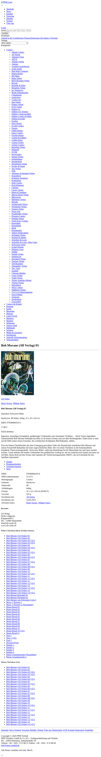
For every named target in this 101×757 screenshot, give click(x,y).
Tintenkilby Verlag (19, 266)
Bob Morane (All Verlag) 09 (18, 569)
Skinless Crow (18, 249)
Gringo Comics (18, 145)
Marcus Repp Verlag (20, 195)
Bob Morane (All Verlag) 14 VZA (20, 593)
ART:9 (14, 59)
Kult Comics (17, 183)
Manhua (9, 321)
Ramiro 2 (10, 647)
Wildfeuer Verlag (19, 290)
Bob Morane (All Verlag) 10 (18, 571)
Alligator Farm (18, 57)
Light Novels (11, 316)
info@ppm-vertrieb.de (10, 745)
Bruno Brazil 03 (13, 612)
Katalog (9, 14)
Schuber (9, 330)
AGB (65, 730)
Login (3, 28)
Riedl (14, 228)
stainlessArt (16, 256)
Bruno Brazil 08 (13, 624)
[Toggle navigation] (2, 5)
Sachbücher (11, 335)
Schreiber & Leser (19, 240)
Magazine (10, 311)
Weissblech (16, 285)
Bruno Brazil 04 (13, 614)
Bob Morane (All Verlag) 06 (18, 555)
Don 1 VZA (11, 638)
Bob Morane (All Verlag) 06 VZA (20, 557)
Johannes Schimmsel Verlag (23, 173)
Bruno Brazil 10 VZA (15, 631)
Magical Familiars (19, 192)
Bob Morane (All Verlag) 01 (18, 536)
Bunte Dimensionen (20, 92)
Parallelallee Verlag (19, 214)
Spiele (8, 309)
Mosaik (15, 202)
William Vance (19, 403)
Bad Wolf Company (20, 71)
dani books (16, 102)
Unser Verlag (17, 275)
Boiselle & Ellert (18, 85)
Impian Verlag (17, 157)
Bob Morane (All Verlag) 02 (18, 538)
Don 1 (9, 635)
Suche (3, 30)
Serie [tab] (8, 469)
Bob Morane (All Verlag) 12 (18, 581)
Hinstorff (15, 150)
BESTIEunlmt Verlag (20, 81)
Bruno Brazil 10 (13, 628)
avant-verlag (17, 69)
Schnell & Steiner (19, 237)
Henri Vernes (6, 403)
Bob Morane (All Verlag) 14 (18, 590)
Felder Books (17, 131)
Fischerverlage (18, 135)
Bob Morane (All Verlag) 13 (18, 586)
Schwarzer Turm (18, 245)
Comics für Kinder (14, 304)
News (8, 11)
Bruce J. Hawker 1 (14, 602)
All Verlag (16, 54)
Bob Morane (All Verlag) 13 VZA (20, 588)
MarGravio (16, 197)
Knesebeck (16, 176)
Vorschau (10, 16)
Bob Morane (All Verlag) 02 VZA (20, 540)
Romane (9, 306)
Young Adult (11, 325)
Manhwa (10, 318)
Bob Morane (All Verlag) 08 (18, 564)
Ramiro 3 (10, 650)
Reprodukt (16, 223)
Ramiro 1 (10, 645)
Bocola (14, 83)
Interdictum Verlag (19, 164)
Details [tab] (9, 462)
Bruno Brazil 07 (13, 621)
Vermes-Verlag (18, 283)
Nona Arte (16, 211)
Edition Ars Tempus (20, 112)
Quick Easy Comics (20, 221)
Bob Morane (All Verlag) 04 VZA (20, 548)
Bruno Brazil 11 (13, 633)
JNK (14, 171)
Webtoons (10, 323)
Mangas (9, 313)
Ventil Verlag (17, 278)
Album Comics (18, 52)
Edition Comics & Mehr (22, 116)
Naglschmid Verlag (19, 204)
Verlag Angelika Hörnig (21, 280)
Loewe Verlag (17, 190)
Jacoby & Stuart (18, 166)
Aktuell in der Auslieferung (12, 38)
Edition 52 (16, 109)
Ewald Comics (18, 126)
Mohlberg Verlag (19, 199)
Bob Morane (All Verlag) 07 (18, 559)
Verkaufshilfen (12, 340)
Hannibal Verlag (18, 147)
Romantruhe (17, 230)
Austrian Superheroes (20, 66)
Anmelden (89, 730)
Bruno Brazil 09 (13, 626)
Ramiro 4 (10, 652)
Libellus (15, 188)
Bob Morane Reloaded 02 (17, 597)
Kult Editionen (18, 185)
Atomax (15, 64)
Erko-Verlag (17, 123)
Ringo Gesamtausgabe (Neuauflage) (21, 654)
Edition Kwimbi (18, 119)
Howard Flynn (12, 643)
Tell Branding (17, 264)
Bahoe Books (17, 73)
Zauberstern (16, 299)
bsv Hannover (17, 90)
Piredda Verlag (18, 218)
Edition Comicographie (21, 114)
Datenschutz (57, 730)
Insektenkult (17, 161)
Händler (9, 18)
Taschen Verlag (18, 261)
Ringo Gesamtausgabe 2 (16, 657)
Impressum (79, 730)
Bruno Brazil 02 (13, 609)
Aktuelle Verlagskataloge (16, 337)
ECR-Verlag (17, 107)
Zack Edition (17, 294)
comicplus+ (16, 97)
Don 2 (9, 640)
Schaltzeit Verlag (19, 235)
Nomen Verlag (18, 209)
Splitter (14, 252)
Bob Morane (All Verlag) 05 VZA (20, 552)
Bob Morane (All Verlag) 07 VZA (20, 562)
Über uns (10, 23)
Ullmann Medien (19, 273)
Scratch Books (18, 247)
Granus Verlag (18, 142)
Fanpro (14, 128)
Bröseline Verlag (18, 88)
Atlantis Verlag (18, 62)
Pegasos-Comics (18, 216)
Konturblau (16, 180)
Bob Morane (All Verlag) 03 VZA (20, 543)
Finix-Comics (17, 133)
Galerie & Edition (19, 138)
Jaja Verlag (16, 169)
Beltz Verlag (17, 78)
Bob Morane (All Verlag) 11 (18, 576)
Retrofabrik (16, 226)
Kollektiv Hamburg (20, 178)
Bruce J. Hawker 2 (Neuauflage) (19, 605)
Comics (9, 50)
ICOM (14, 152)
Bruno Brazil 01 (13, 607)
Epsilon (15, 121)
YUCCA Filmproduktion (22, 292)
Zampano (15, 297)
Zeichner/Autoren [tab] (13, 466)
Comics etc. (16, 100)
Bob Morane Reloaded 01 (17, 595)
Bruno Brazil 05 (13, 616)
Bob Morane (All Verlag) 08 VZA (20, 567)
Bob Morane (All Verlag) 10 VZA (20, 574)
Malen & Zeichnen (14, 333)
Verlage (9, 21)
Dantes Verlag (17, 104)
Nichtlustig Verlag (19, 207)
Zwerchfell (16, 302)
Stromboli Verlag (19, 259)
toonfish (15, 271)
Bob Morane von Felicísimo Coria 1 (21, 600)
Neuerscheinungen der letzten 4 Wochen (41, 38)
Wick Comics (17, 287)
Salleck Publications (20, 233)
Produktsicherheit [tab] (13, 464)
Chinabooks (17, 95)
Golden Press (17, 140)
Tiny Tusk (16, 268)
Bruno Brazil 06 (13, 619)
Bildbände (10, 328)
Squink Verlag (17, 254)
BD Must (15, 76)
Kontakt (71, 730)
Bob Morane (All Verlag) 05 (18, 550)
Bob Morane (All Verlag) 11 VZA (20, 578)
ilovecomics (16, 154)
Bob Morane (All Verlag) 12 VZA (20, 583)
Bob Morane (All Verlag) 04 (18, 545)
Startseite (10, 9)
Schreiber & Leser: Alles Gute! (24, 242)
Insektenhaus (17, 159)
